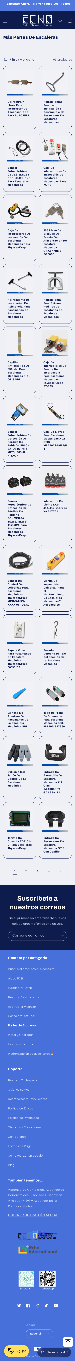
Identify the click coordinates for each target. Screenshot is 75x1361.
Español (35, 1333)
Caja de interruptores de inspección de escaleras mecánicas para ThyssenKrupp (19, 239)
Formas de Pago (20, 1146)
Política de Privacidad (23, 1117)
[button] (5, 20)
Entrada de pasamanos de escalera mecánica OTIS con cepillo (54, 844)
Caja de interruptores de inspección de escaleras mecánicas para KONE (55, 176)
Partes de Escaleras (22, 1025)
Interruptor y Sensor (22, 1006)
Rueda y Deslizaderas (23, 997)
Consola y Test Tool (21, 1016)
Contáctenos (17, 1136)
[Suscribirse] (62, 936)
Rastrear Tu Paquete (22, 1080)
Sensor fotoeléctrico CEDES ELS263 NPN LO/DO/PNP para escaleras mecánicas (19, 176)
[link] (14, 871)
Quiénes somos (18, 1089)
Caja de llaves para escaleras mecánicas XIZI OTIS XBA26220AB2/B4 (55, 440)
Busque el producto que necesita (31, 969)
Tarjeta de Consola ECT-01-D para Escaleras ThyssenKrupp (20, 843)
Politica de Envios (20, 1108)
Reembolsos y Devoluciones (27, 1099)
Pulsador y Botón (20, 988)
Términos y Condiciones (24, 1127)
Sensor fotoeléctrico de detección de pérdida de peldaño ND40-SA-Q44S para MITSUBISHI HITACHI (19, 443)
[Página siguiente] (60, 871)
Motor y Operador (20, 1034)
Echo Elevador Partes (31, 1356)
